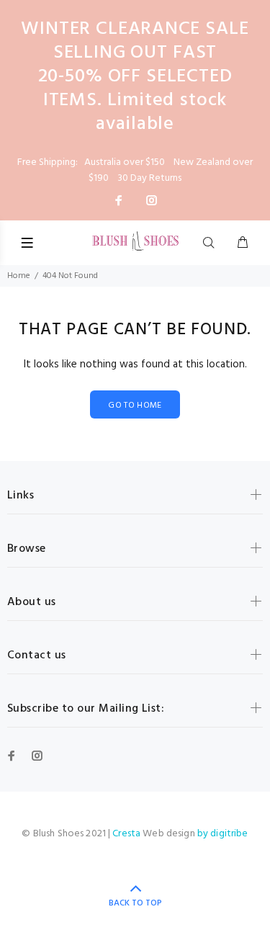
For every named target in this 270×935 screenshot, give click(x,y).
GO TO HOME (135, 405)
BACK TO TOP (135, 903)
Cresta (127, 834)
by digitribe (222, 834)
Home (18, 276)
